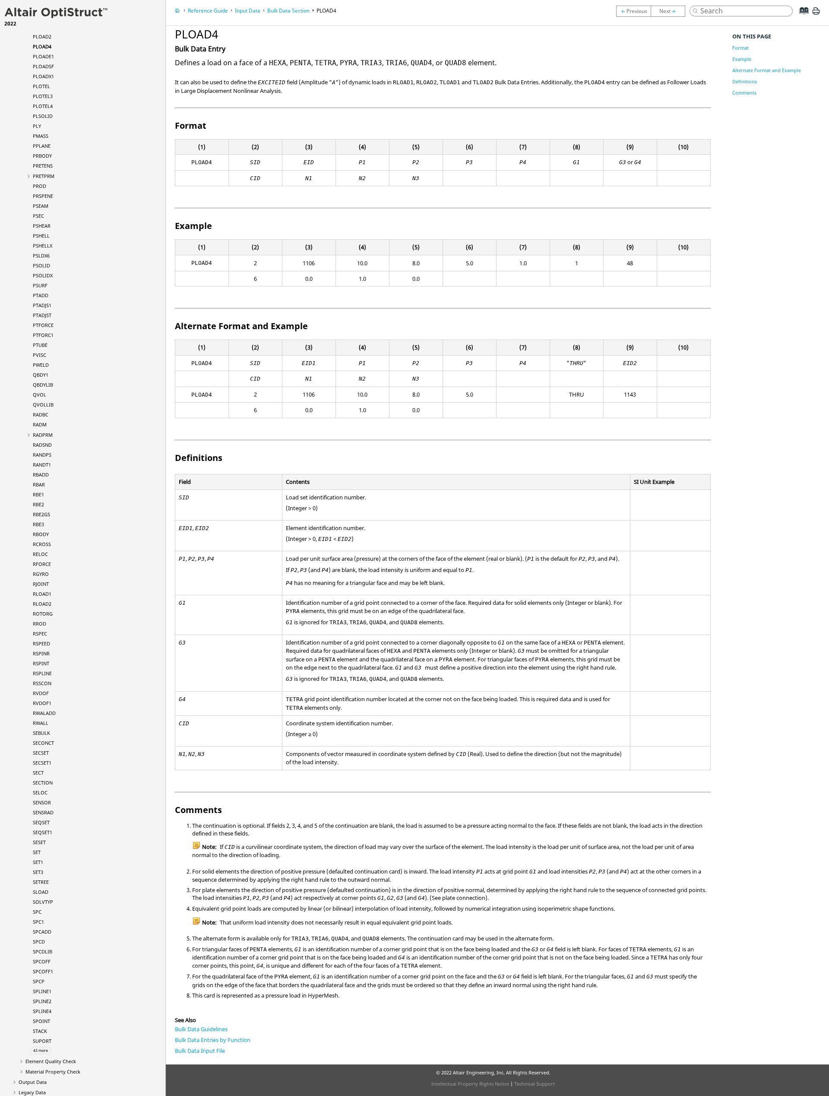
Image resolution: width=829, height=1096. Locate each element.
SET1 (38, 862)
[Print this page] (816, 14)
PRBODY (42, 155)
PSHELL (41, 235)
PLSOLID (43, 116)
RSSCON (42, 683)
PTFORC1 (43, 335)
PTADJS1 (42, 305)
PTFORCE (43, 325)
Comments (744, 92)
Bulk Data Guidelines (201, 1029)
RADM (40, 424)
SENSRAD (43, 812)
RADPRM (43, 435)
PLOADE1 (43, 56)
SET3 (38, 872)
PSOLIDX (43, 275)
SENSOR (42, 802)
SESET (39, 842)
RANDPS (42, 454)
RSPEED (41, 643)
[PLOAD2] (633, 11)
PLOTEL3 (43, 96)
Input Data (247, 10)
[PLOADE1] (670, 11)
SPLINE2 (42, 1001)
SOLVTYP (43, 902)
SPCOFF (42, 961)
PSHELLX (42, 245)
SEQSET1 (42, 832)
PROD (39, 186)
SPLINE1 (42, 991)
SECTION (43, 782)
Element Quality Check (50, 1061)
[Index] (801, 17)
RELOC (40, 554)
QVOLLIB (43, 404)
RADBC (40, 414)
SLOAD (40, 892)
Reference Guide (208, 10)
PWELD (41, 365)
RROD (39, 623)
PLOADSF (43, 66)
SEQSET (41, 822)
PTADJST (42, 315)
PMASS (40, 136)
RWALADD (44, 713)
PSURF (40, 285)
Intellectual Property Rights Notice (470, 1083)
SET (37, 852)
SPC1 (38, 921)
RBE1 (38, 494)
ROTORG (43, 613)
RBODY (41, 534)
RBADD (41, 474)
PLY (37, 126)
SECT (38, 772)
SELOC (40, 792)
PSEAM (40, 206)
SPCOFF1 (43, 971)
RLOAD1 (42, 594)
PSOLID (41, 265)
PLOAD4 (42, 46)
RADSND (42, 445)
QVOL (39, 394)
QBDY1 (40, 375)
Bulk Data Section (288, 10)
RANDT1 (42, 464)
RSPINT (41, 663)
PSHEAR (42, 225)
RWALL (40, 723)
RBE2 (38, 504)
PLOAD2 (42, 36)
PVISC (39, 355)
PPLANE (42, 146)
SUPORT (42, 1041)
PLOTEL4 (43, 106)
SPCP (38, 981)
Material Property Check (52, 1071)
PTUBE (40, 345)
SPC (37, 912)
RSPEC (40, 633)
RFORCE (42, 564)
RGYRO (41, 574)
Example (741, 59)
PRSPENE (43, 196)
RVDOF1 (42, 703)
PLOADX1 (43, 76)
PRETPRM (43, 176)
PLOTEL (41, 86)
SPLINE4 (42, 1011)
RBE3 (38, 524)
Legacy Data (32, 1092)
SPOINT (41, 1021)
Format (740, 47)
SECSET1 (42, 762)
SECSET (41, 753)
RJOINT (41, 584)
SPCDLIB (42, 951)
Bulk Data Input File (200, 1051)
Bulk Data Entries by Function (212, 1040)
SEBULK (41, 733)
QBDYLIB (43, 384)
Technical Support (534, 1083)
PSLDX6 (41, 255)
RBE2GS (41, 514)
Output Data (33, 1082)
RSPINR (41, 653)
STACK (40, 1031)
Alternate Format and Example (766, 70)
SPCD (39, 941)
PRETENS (43, 165)
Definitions (744, 81)
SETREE (41, 882)
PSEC (38, 216)
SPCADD (42, 931)
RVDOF (41, 693)
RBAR (39, 484)
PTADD (40, 295)
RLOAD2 (42, 603)
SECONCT (43, 743)
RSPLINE (42, 673)
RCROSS (42, 544)
